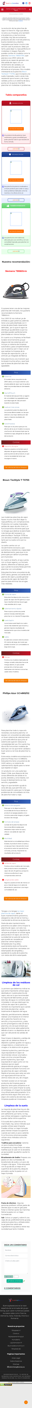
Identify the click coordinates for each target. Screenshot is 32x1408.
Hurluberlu (16, 1340)
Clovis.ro (16, 1333)
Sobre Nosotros (16, 1361)
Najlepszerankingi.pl (16, 1336)
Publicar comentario (15, 1281)
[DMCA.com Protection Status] (6, 1385)
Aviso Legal (16, 1358)
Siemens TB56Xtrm (16, 271)
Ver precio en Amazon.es (16, 129)
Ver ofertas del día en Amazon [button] (16, 467)
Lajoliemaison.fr (16, 1343)
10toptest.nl (16, 1330)
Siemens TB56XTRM (16, 56)
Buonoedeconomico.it (16, 1346)
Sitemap (16, 1364)
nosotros (20, 21)
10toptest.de (16, 1349)
